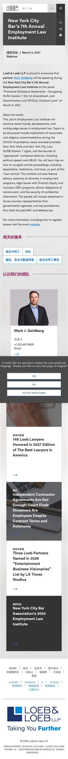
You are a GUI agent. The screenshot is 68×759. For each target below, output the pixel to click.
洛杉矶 (13, 668)
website (35, 224)
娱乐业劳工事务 (49, 260)
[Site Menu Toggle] (60, 8)
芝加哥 (38, 668)
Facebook (30, 682)
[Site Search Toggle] (52, 8)
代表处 (57, 672)
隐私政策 (34, 685)
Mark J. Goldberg (29, 330)
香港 (34, 676)
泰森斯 (43, 672)
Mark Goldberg (23, 78)
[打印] (60, 35)
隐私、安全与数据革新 (20, 260)
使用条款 (50, 685)
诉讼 (28, 251)
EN (24, 8)
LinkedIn (13, 682)
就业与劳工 (13, 251)
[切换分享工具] (60, 29)
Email (17, 348)
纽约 (25, 668)
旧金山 (29, 672)
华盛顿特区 (12, 672)
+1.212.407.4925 (24, 344)
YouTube (54, 682)
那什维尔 (53, 668)
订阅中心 (34, 689)
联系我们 (17, 685)
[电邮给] (61, 22)
